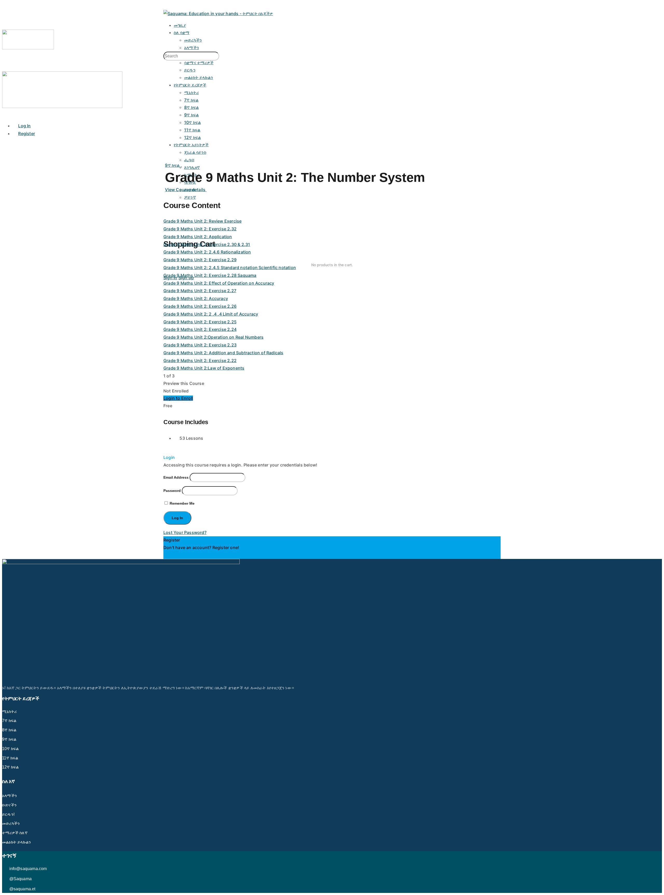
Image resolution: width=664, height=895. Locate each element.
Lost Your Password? (184, 532)
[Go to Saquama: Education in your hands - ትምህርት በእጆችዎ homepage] (218, 13)
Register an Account (184, 555)
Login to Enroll (178, 398)
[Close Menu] (5, 113)
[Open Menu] (5, 25)
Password (172, 491)
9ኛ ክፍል (173, 165)
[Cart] (332, 228)
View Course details (185, 189)
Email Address (176, 477)
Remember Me (182, 503)
